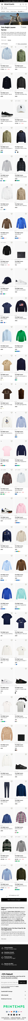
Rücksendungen (8, 956)
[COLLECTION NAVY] (17, 180)
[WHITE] (15, 664)
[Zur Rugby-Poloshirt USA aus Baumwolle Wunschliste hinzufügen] (26, 613)
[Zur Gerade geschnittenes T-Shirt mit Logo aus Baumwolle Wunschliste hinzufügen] (26, 640)
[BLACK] (15, 750)
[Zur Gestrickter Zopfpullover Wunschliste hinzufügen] (26, 441)
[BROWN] (16, 750)
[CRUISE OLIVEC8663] (2, 721)
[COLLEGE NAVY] (15, 152)
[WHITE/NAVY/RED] (16, 692)
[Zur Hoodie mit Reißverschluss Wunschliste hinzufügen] (26, 498)
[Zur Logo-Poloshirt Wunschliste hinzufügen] (11, 697)
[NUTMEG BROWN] (3, 379)
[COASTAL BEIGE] (2, 180)
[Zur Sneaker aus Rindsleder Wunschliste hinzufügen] (26, 270)
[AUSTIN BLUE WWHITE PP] (17, 351)
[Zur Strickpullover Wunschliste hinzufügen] (11, 726)
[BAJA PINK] (2, 293)
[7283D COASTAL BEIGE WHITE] (17, 436)
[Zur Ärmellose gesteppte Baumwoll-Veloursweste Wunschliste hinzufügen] (26, 384)
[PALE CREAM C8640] (3, 209)
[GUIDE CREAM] (2, 379)
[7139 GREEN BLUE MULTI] (17, 832)
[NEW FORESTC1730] (3, 465)
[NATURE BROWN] (2, 209)
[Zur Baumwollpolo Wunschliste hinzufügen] (11, 298)
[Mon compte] (20, 4)
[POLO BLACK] (17, 152)
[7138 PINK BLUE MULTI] (15, 832)
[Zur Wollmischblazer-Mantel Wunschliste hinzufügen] (11, 74)
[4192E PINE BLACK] (3, 494)
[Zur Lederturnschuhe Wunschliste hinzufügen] (11, 669)
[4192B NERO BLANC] (2, 494)
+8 (20, 465)
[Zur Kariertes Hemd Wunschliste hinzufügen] (26, 808)
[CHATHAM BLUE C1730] (17, 522)
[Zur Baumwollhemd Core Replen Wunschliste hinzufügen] (11, 865)
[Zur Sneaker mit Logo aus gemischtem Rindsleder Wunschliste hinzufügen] (26, 669)
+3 (5, 209)
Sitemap (24, 1017)
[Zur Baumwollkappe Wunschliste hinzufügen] (11, 270)
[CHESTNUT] (15, 580)
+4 (5, 180)
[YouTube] (19, 1015)
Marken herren (14, 11)
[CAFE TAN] (4, 580)
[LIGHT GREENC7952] (3, 721)
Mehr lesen (3, 37)
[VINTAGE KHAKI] (3, 408)
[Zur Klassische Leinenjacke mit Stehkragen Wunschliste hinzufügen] (11, 128)
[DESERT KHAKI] (16, 152)
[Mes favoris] (23, 4)
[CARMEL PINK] (4, 238)
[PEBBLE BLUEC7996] (4, 721)
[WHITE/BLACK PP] (2, 692)
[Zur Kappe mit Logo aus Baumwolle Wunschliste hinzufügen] (26, 101)
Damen (9, 40)
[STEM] (15, 351)
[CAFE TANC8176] (2, 465)
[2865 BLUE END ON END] (2, 889)
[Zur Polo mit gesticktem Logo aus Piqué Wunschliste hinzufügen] (11, 356)
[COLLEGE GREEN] (4, 293)
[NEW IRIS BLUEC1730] (4, 465)
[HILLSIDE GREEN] (4, 180)
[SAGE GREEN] (16, 379)
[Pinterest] (17, 1015)
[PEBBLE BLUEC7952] (4, 209)
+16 (20, 351)
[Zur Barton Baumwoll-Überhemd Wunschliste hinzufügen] (11, 808)
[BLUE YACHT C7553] (4, 322)
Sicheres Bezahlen (8, 947)
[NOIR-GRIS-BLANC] (15, 721)
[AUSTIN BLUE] (2, 238)
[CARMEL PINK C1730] (15, 522)
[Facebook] (9, 1015)
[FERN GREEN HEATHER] (17, 465)
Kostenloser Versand (9, 952)
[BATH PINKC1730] (3, 322)
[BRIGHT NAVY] (15, 465)
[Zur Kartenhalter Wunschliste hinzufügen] (26, 243)
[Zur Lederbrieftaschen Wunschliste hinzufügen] (26, 726)
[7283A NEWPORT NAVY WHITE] (16, 436)
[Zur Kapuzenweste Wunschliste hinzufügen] (11, 837)
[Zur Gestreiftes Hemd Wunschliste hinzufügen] (26, 413)
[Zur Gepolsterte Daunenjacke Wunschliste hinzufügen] (26, 156)
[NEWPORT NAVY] (2, 152)
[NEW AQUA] (15, 608)
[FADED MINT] (3, 180)
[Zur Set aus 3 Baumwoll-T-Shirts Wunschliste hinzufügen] (26, 697)
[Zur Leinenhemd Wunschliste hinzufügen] (11, 214)
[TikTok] (14, 1015)
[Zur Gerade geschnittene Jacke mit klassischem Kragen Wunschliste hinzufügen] (26, 865)
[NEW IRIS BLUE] (15, 238)
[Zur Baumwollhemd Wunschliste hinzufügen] (11, 156)
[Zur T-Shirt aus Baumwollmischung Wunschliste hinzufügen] (11, 613)
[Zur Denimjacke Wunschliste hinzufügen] (26, 781)
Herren (7, 11)
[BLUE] (16, 494)
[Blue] (15, 494)
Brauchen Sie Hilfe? (8, 963)
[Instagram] (11, 1015)
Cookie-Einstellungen (16, 1017)
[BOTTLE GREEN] (16, 180)
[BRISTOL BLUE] (3, 238)
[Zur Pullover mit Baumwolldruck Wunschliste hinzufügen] (26, 298)
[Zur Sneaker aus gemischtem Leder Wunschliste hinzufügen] (11, 101)
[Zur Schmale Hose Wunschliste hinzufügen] (11, 781)
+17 (6, 322)
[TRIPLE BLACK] (15, 692)
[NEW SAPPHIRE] (17, 889)
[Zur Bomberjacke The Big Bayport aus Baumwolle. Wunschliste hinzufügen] (11, 327)
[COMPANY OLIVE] (15, 889)
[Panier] (26, 4)
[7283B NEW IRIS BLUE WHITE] (15, 436)
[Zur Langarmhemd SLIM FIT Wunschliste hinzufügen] (11, 47)
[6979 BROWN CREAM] (4, 494)
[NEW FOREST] (16, 889)
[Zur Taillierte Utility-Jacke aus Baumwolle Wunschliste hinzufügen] (26, 185)
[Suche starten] (2, 8)
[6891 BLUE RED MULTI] (16, 832)
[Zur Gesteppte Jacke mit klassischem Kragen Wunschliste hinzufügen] (26, 128)
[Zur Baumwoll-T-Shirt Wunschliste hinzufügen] (11, 441)
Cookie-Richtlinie (5, 1017)
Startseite (3, 11)
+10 (6, 238)
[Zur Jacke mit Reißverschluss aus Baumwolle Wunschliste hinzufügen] (26, 47)
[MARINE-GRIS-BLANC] (16, 721)
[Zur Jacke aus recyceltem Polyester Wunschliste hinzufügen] (26, 74)
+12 (20, 522)
